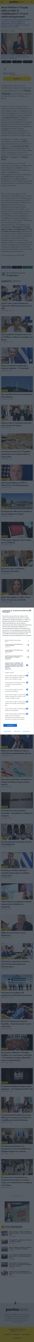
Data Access (17, 731)
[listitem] (17, 641)
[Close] (30, 610)
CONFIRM (10, 725)
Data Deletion (7, 731)
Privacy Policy (26, 731)
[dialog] (17, 671)
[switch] (27, 645)
